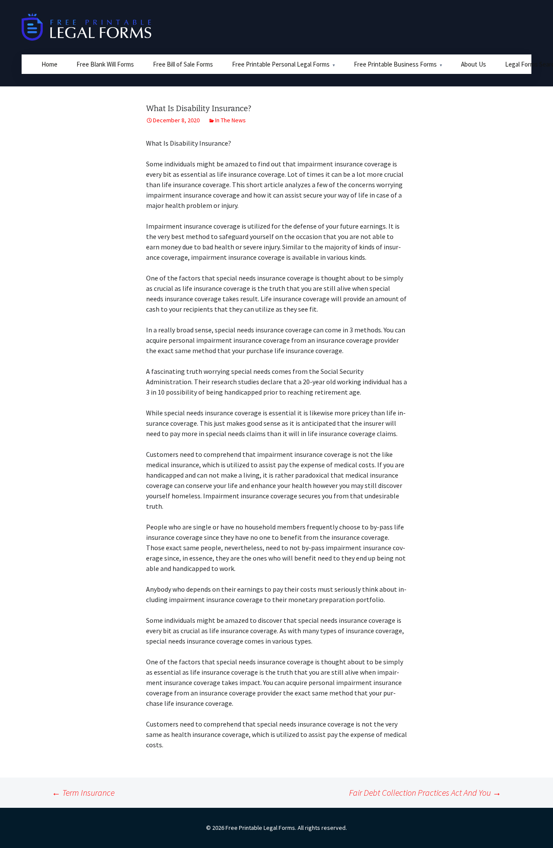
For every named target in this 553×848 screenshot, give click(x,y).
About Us (473, 64)
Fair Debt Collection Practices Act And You (425, 792)
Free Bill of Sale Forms (183, 64)
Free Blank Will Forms (105, 64)
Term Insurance (83, 792)
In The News (230, 120)
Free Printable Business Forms (395, 64)
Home (49, 64)
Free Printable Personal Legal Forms (281, 64)
